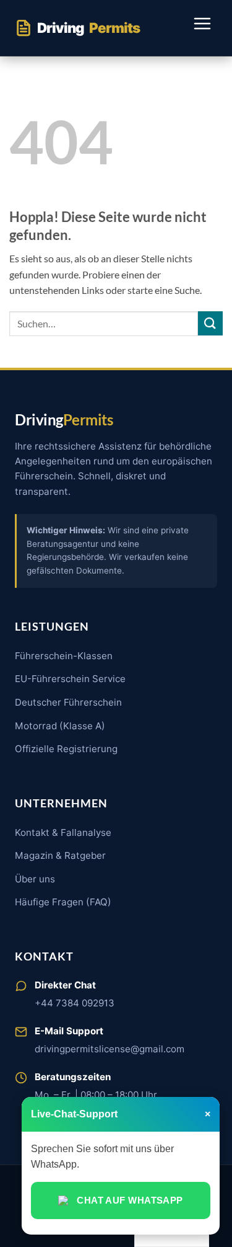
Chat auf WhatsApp (130, 1200)
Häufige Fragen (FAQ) (63, 902)
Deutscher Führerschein (68, 702)
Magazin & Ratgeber (60, 855)
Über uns (35, 879)
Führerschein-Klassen (64, 656)
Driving (88, 27)
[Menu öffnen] (202, 28)
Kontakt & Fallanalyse (63, 832)
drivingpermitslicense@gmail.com (109, 1049)
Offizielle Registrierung (66, 749)
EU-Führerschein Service (70, 679)
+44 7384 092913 (74, 1003)
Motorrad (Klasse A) (60, 726)
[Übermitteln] (210, 323)
